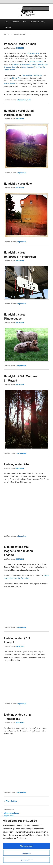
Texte (6, 22)
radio (29, 100)
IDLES (34, 64)
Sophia (14, 67)
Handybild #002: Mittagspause (14, 316)
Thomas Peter (27, 75)
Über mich (15, 22)
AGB (24, 22)
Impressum (8, 27)
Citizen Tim (16, 78)
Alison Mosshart (27, 67)
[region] (26, 841)
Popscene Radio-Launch (20, 44)
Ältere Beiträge (10, 801)
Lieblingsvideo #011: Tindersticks (17, 716)
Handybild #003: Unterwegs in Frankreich (20, 254)
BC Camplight (25, 64)
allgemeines (21, 100)
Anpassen (27, 853)
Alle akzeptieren (26, 846)
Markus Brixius (9, 83)
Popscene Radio (32, 53)
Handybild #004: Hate (18, 183)
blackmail (15, 64)
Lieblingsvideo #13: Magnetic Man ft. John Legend (18, 551)
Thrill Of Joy (37, 75)
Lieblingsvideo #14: (17, 464)
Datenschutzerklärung (37, 22)
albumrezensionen (11, 813)
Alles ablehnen (27, 860)
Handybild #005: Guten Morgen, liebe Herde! (19, 113)
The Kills (38, 67)
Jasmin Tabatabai (35, 61)
